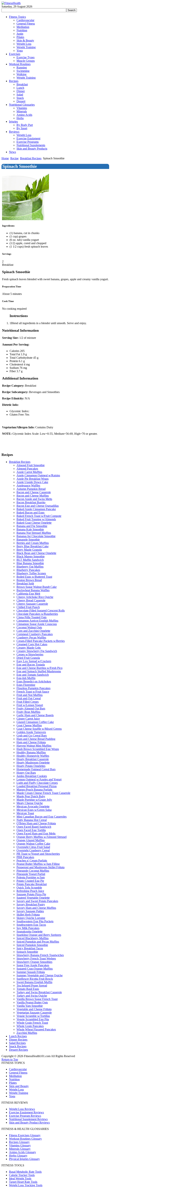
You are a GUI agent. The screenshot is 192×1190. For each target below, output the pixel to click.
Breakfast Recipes (30, 158)
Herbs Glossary (18, 1155)
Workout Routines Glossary (25, 1138)
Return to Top (10, 1059)
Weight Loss (16, 1089)
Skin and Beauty (19, 1086)
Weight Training (18, 1092)
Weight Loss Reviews (22, 1109)
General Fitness (18, 1072)
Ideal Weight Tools (20, 1178)
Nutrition (14, 1079)
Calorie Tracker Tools (22, 1175)
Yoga (12, 1096)
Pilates (13, 1082)
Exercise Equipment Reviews (26, 1112)
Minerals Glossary (20, 1148)
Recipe (14, 158)
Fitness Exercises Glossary (24, 1135)
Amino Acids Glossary (22, 1152)
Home (5, 158)
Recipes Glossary (19, 1142)
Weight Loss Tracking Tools (25, 1185)
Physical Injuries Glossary (24, 1159)
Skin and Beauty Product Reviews (29, 1122)
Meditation (15, 1076)
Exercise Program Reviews (25, 1115)
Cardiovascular (18, 1069)
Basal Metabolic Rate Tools (25, 1171)
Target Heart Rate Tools (23, 1181)
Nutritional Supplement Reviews (28, 1119)
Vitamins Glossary (20, 1145)
